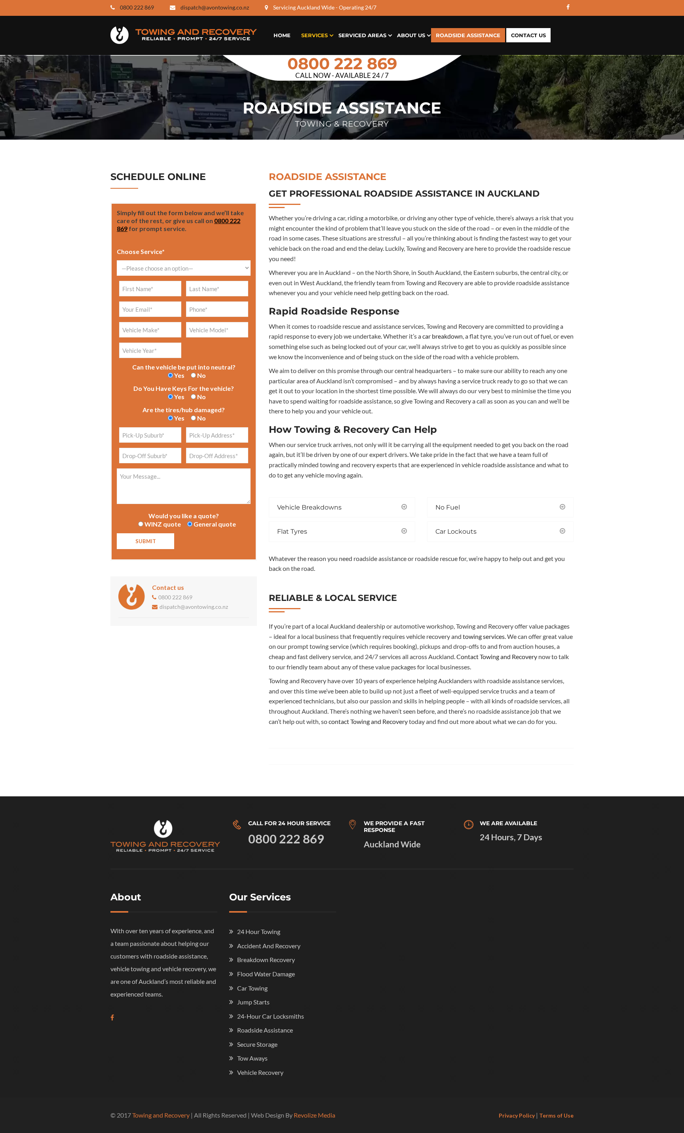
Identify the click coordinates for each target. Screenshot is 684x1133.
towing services (484, 636)
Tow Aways (252, 1058)
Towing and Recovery (161, 1115)
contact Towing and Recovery (368, 721)
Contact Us (528, 35)
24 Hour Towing (258, 931)
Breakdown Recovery (266, 959)
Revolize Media (314, 1115)
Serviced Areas (362, 35)
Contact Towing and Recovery (496, 656)
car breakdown (442, 336)
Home (282, 35)
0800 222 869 (137, 7)
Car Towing (252, 988)
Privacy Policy (517, 1115)
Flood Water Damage (266, 974)
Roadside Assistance (468, 35)
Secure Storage (257, 1044)
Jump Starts (253, 1002)
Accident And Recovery (268, 945)
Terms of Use (556, 1115)
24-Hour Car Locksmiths (270, 1016)
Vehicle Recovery (260, 1072)
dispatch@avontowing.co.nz (214, 7)
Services (314, 35)
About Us (411, 35)
